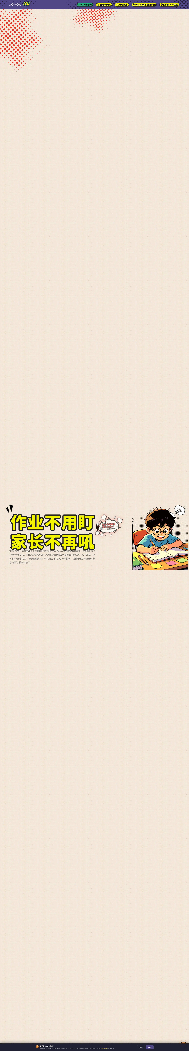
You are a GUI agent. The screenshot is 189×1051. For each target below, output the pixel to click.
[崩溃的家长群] (104, 5)
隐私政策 (104, 1048)
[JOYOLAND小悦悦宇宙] (144, 5)
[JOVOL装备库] (85, 5)
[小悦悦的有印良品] (169, 5)
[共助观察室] (122, 5)
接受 (149, 1047)
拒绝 (141, 1047)
